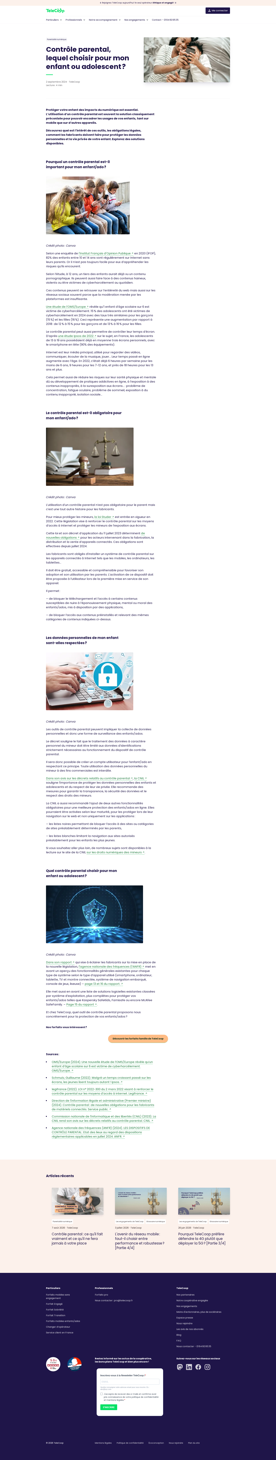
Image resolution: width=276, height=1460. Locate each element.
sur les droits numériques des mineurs (114, 852)
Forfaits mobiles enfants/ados (63, 1321)
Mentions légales (103, 1443)
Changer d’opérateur (58, 1327)
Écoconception (156, 1443)
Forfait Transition (55, 1315)
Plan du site (194, 1443)
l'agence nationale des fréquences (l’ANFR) (110, 967)
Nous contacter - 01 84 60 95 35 (193, 1346)
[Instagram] (207, 1367)
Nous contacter (104, 1300)
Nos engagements (134, 20)
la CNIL (139, 778)
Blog (178, 1335)
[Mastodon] (179, 1367)
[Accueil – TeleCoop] (55, 10)
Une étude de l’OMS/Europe (66, 307)
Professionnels (74, 20)
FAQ (178, 1340)
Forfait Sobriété (55, 1309)
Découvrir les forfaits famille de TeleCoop (138, 1038)
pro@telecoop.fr (123, 1300)
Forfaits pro (101, 1294)
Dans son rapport (59, 962)
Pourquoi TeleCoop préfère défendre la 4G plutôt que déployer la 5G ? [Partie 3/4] (202, 1239)
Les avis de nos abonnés (189, 1329)
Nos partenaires (185, 1294)
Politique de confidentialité (130, 1443)
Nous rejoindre (184, 1323)
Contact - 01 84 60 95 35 (165, 20)
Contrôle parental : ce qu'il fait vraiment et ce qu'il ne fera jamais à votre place (77, 1239)
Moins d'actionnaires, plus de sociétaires (198, 1312)
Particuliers (52, 20)
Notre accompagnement (103, 20)
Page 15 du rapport (80, 1004)
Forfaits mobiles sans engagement (58, 1296)
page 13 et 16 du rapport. (102, 984)
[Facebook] (198, 1367)
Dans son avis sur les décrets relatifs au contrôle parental (88, 778)
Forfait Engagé (54, 1304)
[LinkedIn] (189, 1367)
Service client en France (59, 1332)
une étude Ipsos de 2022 (76, 336)
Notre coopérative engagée (192, 1300)
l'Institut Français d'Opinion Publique (105, 253)
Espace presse (184, 1317)
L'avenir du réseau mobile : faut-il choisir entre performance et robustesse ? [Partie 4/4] (139, 1241)
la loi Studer (102, 517)
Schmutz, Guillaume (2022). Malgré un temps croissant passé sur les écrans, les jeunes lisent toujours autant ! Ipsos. (101, 1080)
